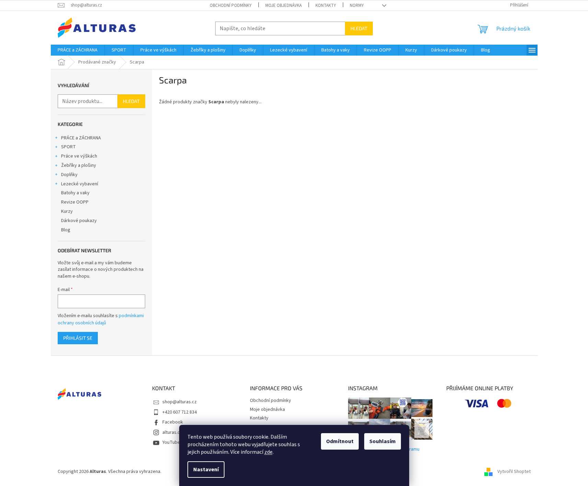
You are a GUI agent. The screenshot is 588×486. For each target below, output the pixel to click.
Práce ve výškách (79, 156)
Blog (65, 230)
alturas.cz (172, 432)
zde (268, 452)
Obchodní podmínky (231, 5)
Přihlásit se (77, 338)
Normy (357, 5)
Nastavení (206, 469)
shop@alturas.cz (179, 401)
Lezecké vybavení (79, 184)
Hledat (358, 28)
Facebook (172, 422)
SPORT (68, 146)
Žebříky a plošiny (78, 165)
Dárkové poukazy (79, 220)
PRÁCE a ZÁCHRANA (81, 138)
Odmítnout (340, 441)
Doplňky (69, 174)
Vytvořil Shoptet (514, 471)
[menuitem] (77, 50)
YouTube (171, 442)
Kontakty (325, 5)
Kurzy (67, 211)
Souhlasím (382, 441)
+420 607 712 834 (179, 412)
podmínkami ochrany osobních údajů (101, 319)
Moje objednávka (283, 5)
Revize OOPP (75, 202)
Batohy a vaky (75, 192)
